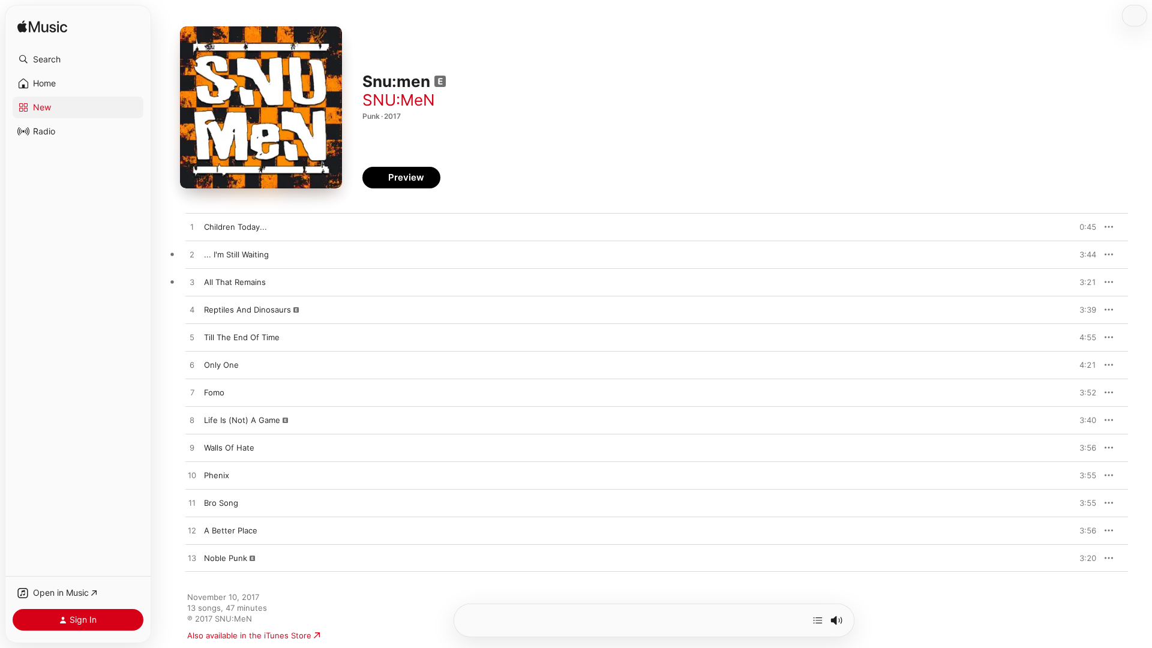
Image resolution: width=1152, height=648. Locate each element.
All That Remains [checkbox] (235, 282)
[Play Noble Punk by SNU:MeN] (192, 558)
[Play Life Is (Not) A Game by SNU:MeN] (192, 420)
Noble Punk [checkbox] (225, 558)
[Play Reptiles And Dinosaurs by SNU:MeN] (192, 310)
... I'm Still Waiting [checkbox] (236, 254)
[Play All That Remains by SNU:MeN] (192, 282)
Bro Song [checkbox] (221, 503)
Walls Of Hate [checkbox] (229, 447)
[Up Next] (818, 620)
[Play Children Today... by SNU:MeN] (192, 227)
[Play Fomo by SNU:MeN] (192, 393)
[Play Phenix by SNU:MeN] (192, 475)
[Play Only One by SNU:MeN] (192, 365)
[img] (42, 27)
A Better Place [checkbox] (230, 530)
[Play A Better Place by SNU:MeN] (192, 531)
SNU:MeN (398, 100)
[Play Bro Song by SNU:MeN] (192, 503)
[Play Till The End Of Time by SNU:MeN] (192, 337)
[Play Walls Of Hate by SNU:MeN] (192, 448)
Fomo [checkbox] (214, 392)
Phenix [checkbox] (216, 475)
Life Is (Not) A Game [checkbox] (242, 420)
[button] (78, 59)
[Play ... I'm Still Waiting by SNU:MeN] (192, 255)
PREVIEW (1083, 226)
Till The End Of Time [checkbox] (242, 337)
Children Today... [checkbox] (235, 227)
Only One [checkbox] (221, 365)
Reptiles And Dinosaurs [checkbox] (247, 309)
